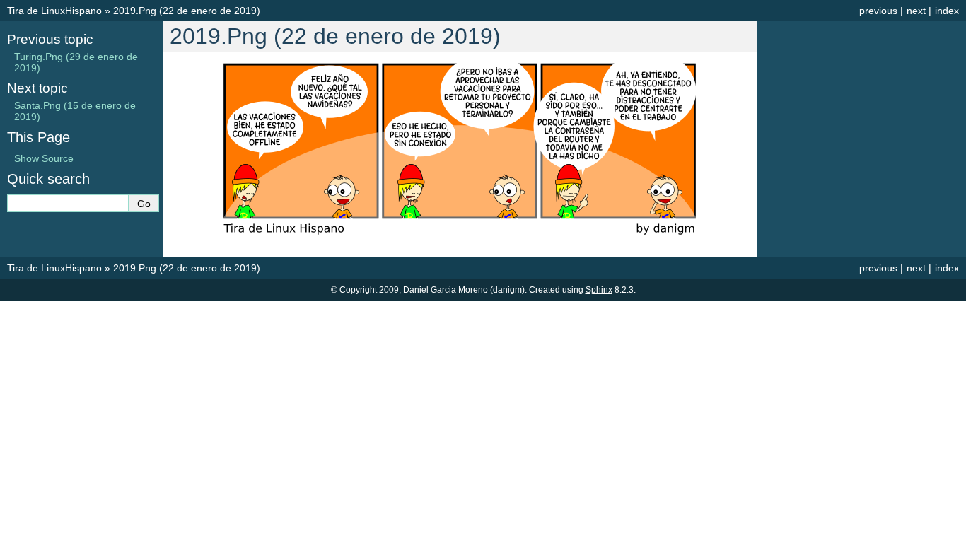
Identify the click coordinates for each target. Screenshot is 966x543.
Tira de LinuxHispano (54, 10)
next (916, 10)
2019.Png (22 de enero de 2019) (186, 10)
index (947, 10)
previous (878, 10)
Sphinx (599, 290)
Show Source (44, 158)
